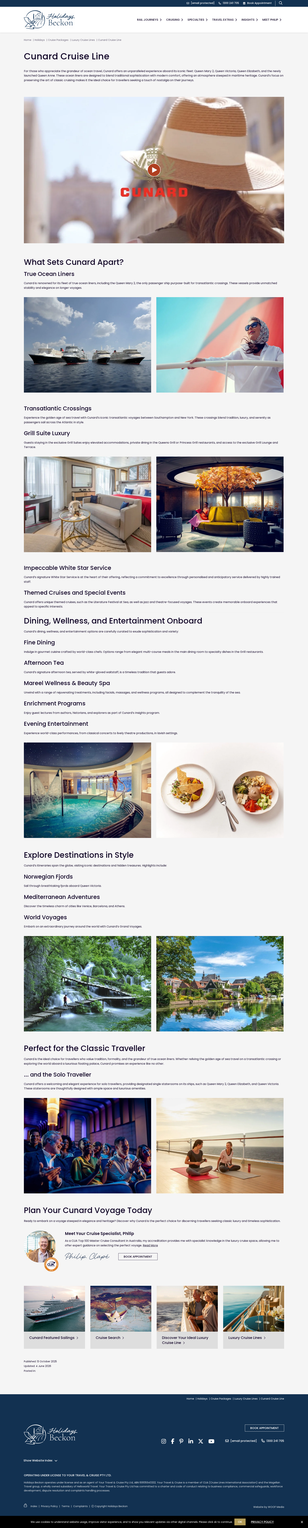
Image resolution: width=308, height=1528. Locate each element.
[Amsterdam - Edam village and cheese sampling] (220, 983)
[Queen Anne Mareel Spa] (87, 790)
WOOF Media (276, 1507)
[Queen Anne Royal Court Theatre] (87, 1145)
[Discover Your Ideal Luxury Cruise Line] (187, 1309)
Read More (150, 1245)
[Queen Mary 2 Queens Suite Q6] (87, 504)
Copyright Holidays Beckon (111, 1506)
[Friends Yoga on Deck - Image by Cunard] (220, 1145)
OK (240, 1522)
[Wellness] (220, 790)
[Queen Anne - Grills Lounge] (220, 504)
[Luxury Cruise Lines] (253, 1309)
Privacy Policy (49, 1506)
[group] (54, 1317)
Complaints (80, 1506)
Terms (65, 1506)
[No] (301, 1523)
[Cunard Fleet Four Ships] (87, 345)
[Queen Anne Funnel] (220, 345)
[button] (160, 20)
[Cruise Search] (121, 1309)
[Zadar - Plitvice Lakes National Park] (87, 983)
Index (34, 1506)
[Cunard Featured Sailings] (54, 1309)
